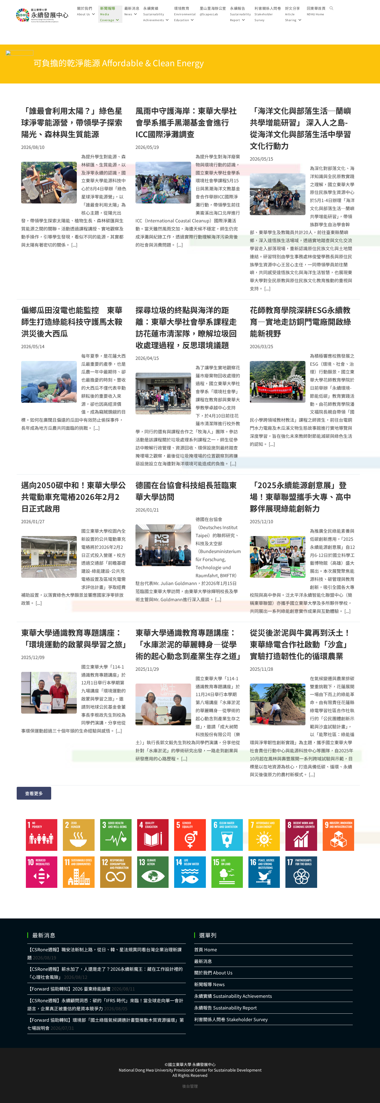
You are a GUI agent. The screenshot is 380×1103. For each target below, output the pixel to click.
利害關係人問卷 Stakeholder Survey (231, 1019)
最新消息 (203, 961)
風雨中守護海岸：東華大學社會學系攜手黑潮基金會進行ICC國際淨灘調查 (186, 122)
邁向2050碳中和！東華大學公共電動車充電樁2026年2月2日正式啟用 (73, 496)
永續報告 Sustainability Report (225, 1007)
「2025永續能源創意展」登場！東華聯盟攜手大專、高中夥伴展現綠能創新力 (300, 496)
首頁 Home (205, 949)
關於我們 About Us (213, 972)
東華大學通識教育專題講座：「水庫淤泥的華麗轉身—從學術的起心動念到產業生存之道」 (190, 644)
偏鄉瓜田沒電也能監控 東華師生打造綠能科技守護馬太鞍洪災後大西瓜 (71, 321)
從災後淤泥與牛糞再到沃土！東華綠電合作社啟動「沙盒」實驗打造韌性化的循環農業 (300, 644)
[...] (74, 244)
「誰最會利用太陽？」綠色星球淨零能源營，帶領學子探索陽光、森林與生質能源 (71, 122)
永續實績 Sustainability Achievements (233, 996)
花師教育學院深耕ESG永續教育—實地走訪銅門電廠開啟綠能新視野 (300, 321)
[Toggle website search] (331, 8)
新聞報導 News (209, 984)
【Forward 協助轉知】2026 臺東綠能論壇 (68, 988)
